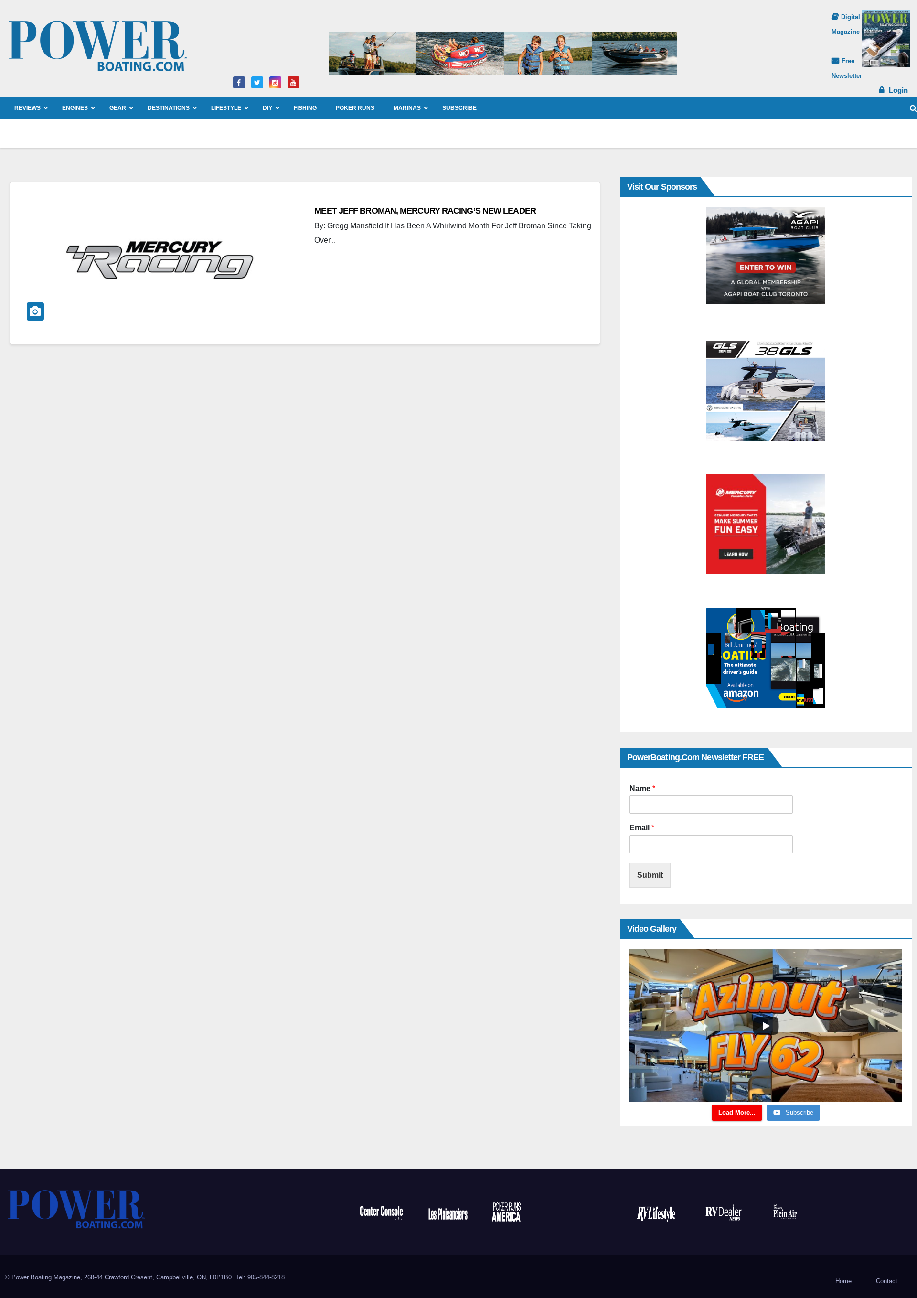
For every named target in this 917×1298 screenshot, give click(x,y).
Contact (886, 1281)
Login (898, 90)
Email (641, 828)
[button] (913, 108)
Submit (650, 875)
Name (642, 788)
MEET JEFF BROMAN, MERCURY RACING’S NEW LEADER (425, 210)
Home (843, 1281)
